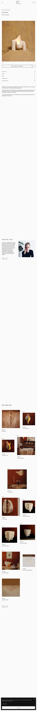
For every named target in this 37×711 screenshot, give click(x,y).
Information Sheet (4, 78)
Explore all (3, 606)
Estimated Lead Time (5, 80)
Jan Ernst (5, 12)
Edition (3, 76)
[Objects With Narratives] (18, 2)
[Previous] (2, 41)
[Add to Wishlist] (34, 66)
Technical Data (4, 71)
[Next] (34, 41)
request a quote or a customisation (17, 66)
